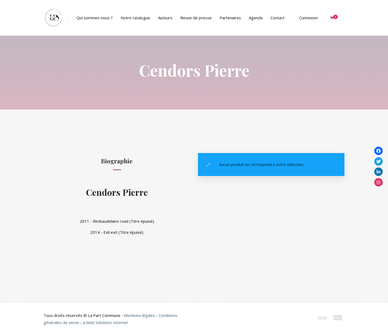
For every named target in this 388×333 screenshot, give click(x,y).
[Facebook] (378, 151)
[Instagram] (378, 182)
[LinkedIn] (378, 172)
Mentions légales (139, 315)
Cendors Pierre (117, 192)
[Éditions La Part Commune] (53, 18)
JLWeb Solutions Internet (105, 322)
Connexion (308, 17)
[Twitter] (378, 161)
